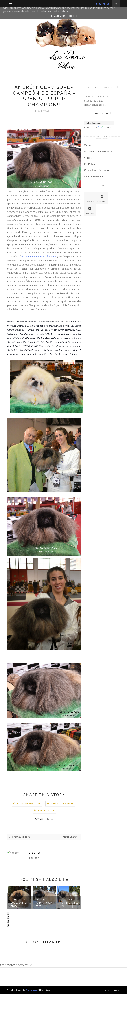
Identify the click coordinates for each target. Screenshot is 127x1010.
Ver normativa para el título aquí (39, 256)
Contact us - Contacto (96, 170)
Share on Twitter (62, 804)
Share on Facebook (29, 804)
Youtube (90, 213)
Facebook (90, 201)
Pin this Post (46, 810)
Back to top (111, 990)
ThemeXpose (31, 990)
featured (48, 818)
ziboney (35, 852)
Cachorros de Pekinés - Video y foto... (45, 902)
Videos (88, 157)
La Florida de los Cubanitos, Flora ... (19, 902)
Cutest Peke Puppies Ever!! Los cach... (69, 902)
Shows (87, 145)
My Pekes (89, 163)
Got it (73, 16)
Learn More (58, 16)
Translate (109, 127)
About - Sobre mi (93, 176)
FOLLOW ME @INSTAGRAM (16, 965)
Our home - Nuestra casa (98, 151)
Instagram (102, 201)
